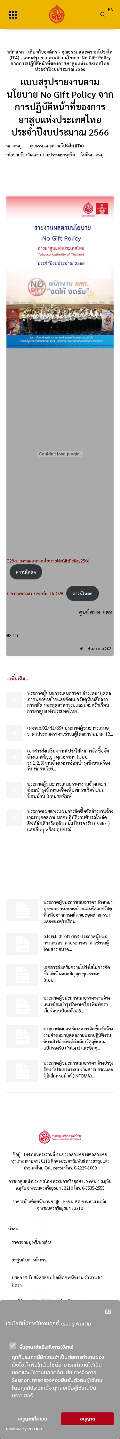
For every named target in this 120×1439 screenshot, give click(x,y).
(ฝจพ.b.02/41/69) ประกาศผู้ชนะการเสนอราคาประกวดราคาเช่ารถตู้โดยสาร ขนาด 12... (70, 731)
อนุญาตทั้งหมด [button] (32, 1418)
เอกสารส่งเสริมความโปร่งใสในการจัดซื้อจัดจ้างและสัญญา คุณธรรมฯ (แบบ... (77, 973)
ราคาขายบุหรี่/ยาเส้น (31, 1242)
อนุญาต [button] (87, 1418)
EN (108, 1311)
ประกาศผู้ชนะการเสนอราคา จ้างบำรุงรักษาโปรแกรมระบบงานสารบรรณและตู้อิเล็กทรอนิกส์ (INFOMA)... (78, 1069)
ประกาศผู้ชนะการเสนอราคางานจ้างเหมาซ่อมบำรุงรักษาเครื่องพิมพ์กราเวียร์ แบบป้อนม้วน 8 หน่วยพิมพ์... (66, 790)
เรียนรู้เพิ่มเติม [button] (76, 1323)
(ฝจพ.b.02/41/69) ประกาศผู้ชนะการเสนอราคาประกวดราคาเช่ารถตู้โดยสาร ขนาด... (76, 942)
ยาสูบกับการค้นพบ (29, 1259)
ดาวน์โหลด (26, 572)
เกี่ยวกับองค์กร (42, 51)
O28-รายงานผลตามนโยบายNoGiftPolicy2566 (47, 560)
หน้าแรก (15, 51)
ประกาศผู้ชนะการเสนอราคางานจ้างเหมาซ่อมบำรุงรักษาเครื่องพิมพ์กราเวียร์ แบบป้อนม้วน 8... (77, 1004)
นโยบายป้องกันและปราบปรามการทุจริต (40, 154)
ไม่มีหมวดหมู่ (92, 154)
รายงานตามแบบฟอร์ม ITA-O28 (34, 593)
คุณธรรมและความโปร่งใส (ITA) (57, 145)
